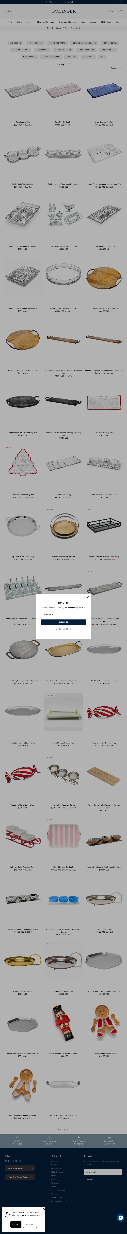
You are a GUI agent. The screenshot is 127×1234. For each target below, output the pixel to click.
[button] (121, 1218)
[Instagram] (63, 629)
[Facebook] (60, 629)
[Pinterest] (67, 629)
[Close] (87, 597)
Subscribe (63, 622)
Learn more (19, 1218)
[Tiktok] (70, 629)
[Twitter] (57, 629)
